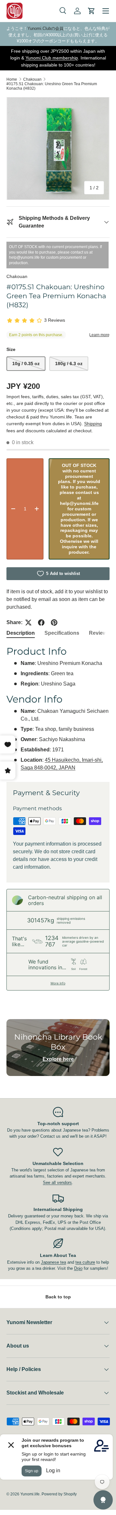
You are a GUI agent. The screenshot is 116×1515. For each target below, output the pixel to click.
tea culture (85, 1262)
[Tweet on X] (28, 622)
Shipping (93, 423)
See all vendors (57, 1182)
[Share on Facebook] (41, 622)
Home (11, 79)
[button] (91, 11)
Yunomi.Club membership (51, 57)
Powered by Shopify (59, 1494)
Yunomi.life (30, 1494)
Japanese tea (53, 1262)
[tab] (20, 633)
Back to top (58, 1296)
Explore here (58, 1059)
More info (58, 983)
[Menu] (106, 11)
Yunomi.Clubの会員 (45, 28)
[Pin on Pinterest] (54, 622)
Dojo (78, 1268)
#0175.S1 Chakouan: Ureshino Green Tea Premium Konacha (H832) (51, 86)
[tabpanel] (58, 708)
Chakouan (32, 79)
